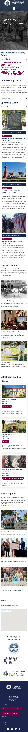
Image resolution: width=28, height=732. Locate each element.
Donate (3, 559)
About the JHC (6, 59)
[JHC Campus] (26, 99)
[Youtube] (12, 729)
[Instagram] (20, 729)
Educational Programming (10, 331)
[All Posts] (26, 381)
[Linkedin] (16, 729)
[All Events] (26, 106)
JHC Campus (5, 99)
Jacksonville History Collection (11, 301)
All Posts (4, 381)
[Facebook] (8, 729)
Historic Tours (5, 362)
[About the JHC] (26, 59)
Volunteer (4, 588)
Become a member (7, 532)
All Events (4, 107)
